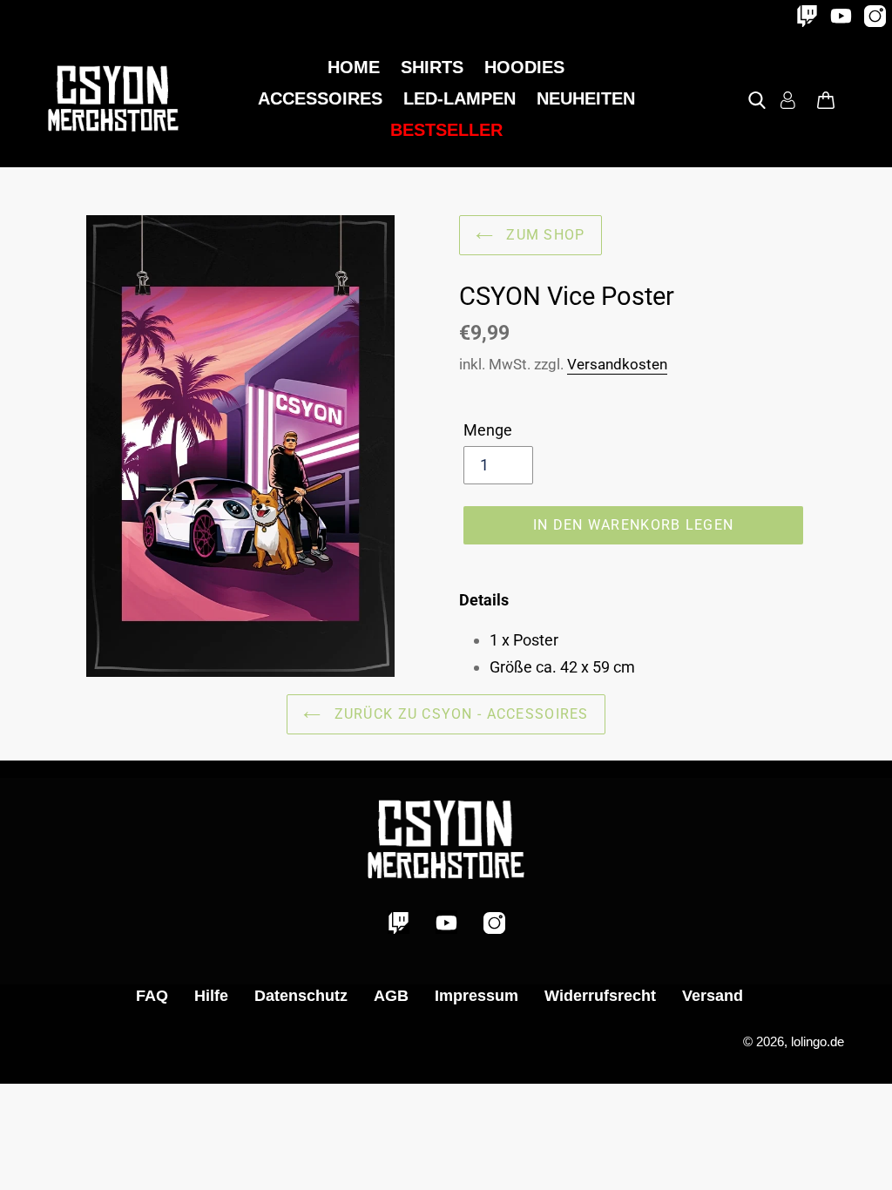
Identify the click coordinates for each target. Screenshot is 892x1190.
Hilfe (211, 995)
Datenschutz (301, 995)
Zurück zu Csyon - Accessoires (458, 714)
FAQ (152, 995)
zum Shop (543, 235)
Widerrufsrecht (600, 995)
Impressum (476, 995)
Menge (487, 430)
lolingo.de (817, 1041)
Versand (712, 995)
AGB (391, 995)
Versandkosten (617, 364)
